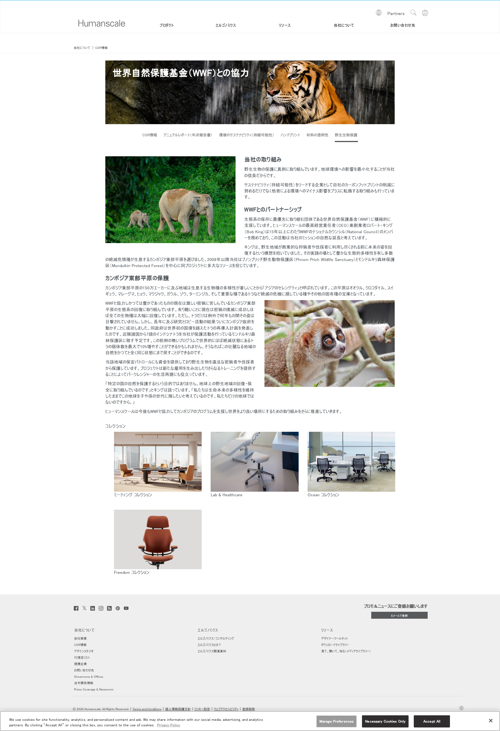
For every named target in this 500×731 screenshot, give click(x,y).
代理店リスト (82, 657)
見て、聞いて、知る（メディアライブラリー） (346, 651)
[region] (250, 721)
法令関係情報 (83, 683)
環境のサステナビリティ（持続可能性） (246, 135)
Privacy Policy (168, 725)
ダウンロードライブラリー (335, 644)
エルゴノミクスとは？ (209, 644)
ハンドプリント (290, 135)
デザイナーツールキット (334, 638)
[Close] (490, 720)
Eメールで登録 (399, 615)
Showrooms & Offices (88, 676)
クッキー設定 (202, 709)
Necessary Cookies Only (385, 721)
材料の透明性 (317, 135)
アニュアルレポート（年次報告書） (188, 135)
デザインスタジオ (83, 651)
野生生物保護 (346, 135)
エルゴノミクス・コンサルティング (216, 638)
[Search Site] (413, 12)
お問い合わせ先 (84, 670)
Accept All (431, 721)
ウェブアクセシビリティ (226, 709)
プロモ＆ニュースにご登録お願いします (396, 606)
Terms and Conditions (147, 709)
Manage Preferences (336, 721)
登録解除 (248, 709)
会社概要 (80, 638)
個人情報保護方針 (178, 709)
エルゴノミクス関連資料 (212, 651)
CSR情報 (101, 47)
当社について (81, 47)
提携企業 (80, 664)
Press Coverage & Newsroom (93, 689)
